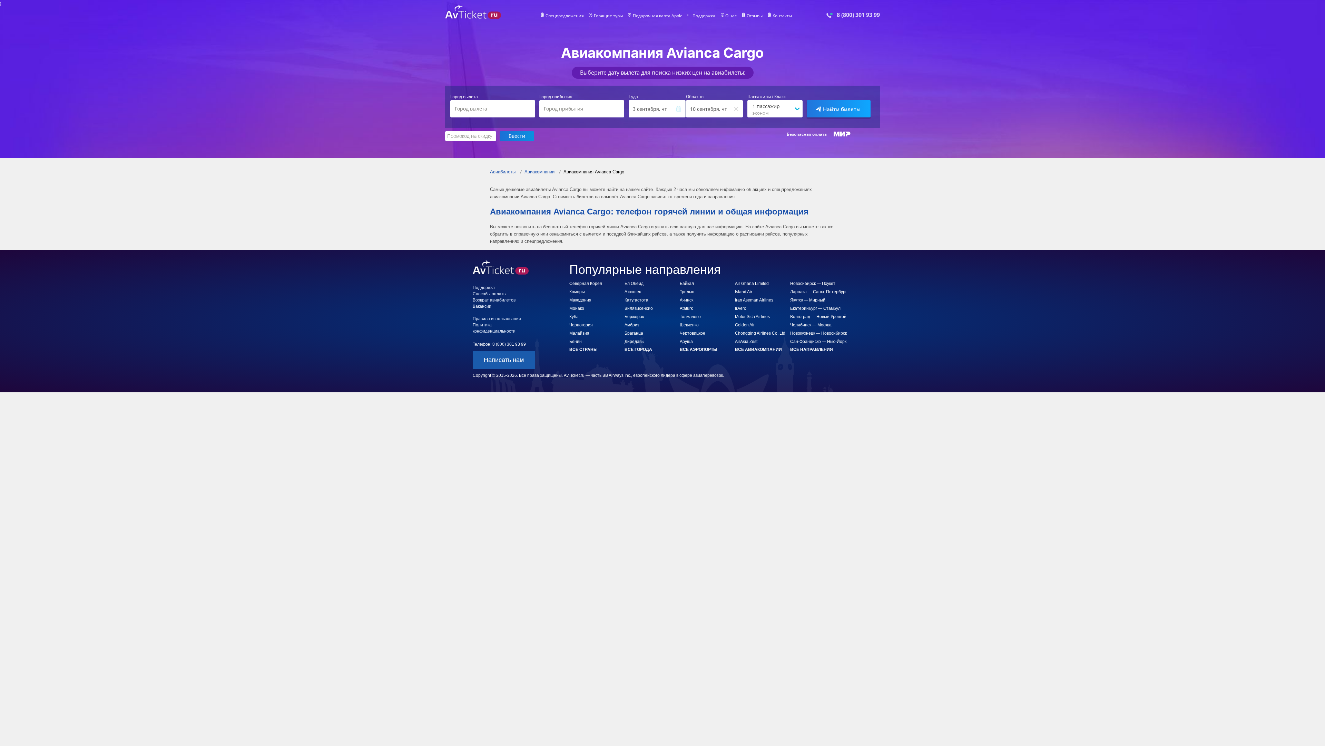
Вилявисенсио (639, 308)
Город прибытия (555, 97)
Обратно (695, 97)
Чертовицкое (692, 333)
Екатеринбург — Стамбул (815, 308)
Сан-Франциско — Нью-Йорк (818, 341)
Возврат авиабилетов (494, 300)
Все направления (811, 349)
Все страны (583, 349)
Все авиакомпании (758, 349)
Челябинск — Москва (811, 325)
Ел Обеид (634, 283)
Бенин (575, 341)
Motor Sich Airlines (752, 316)
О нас (731, 16)
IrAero (740, 308)
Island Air (743, 291)
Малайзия (579, 333)
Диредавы (635, 341)
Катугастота (636, 300)
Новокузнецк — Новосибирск (818, 333)
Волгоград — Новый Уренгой (818, 316)
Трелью (687, 291)
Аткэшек (633, 291)
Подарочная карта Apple (658, 16)
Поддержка (704, 16)
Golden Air (745, 325)
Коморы (577, 291)
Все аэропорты (698, 349)
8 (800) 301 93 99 (858, 15)
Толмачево (690, 316)
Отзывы (755, 16)
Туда (633, 97)
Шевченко (689, 325)
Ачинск (686, 300)
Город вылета (464, 97)
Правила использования (497, 318)
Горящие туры (608, 16)
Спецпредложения (565, 16)
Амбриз (632, 325)
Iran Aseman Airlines (754, 300)
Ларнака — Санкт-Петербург (818, 291)
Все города (638, 349)
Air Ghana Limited (752, 283)
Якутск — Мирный (807, 300)
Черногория (581, 325)
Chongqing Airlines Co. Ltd (760, 333)
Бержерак (634, 316)
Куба (574, 316)
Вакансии (482, 306)
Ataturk (686, 308)
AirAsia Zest (746, 341)
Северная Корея (585, 283)
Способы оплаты (490, 293)
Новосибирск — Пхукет (812, 283)
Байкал (687, 283)
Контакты (782, 16)
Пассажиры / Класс (766, 97)
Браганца (634, 333)
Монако (576, 308)
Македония (580, 300)
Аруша (686, 341)
